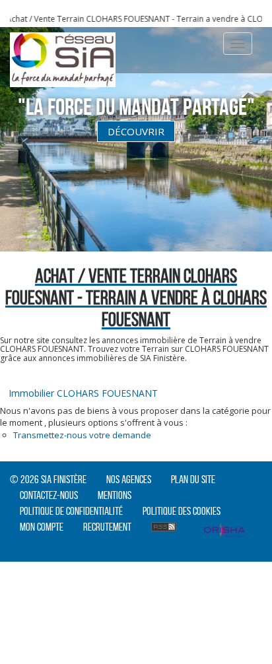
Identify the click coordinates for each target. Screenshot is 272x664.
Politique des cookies (182, 511)
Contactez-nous (49, 495)
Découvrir (136, 131)
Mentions (114, 495)
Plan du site (193, 479)
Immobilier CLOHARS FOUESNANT (83, 393)
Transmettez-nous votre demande (82, 435)
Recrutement (107, 527)
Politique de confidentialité (71, 511)
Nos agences (128, 479)
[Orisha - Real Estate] (224, 532)
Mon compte (41, 527)
